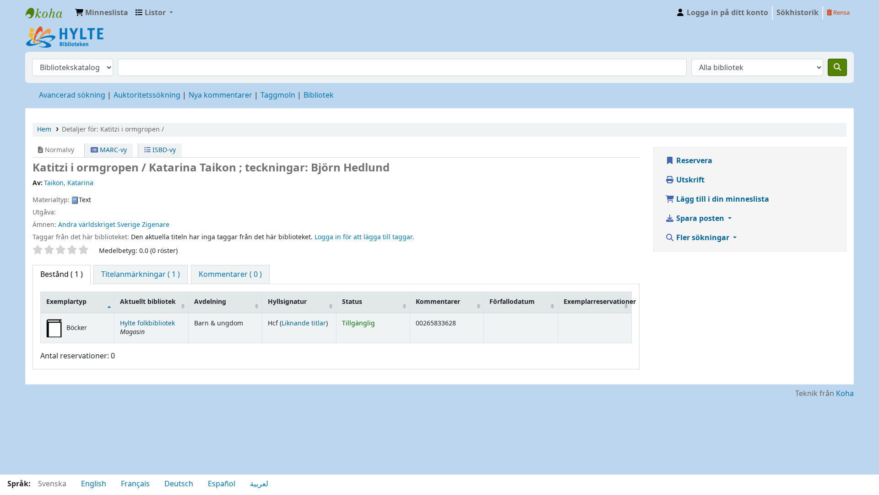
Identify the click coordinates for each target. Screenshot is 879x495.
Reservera (693, 160)
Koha (845, 393)
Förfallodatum (512, 302)
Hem (44, 129)
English (93, 484)
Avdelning (210, 302)
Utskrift (689, 180)
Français (135, 484)
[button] (101, 13)
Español (221, 484)
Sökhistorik (797, 12)
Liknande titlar (304, 323)
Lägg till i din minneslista (721, 199)
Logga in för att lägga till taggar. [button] (364, 237)
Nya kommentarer (220, 95)
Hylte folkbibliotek (147, 323)
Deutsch (178, 484)
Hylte (48, 13)
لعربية (259, 484)
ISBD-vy (163, 150)
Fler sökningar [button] (702, 237)
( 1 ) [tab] (61, 274)
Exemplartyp (66, 302)
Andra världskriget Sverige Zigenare (113, 225)
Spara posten (700, 218)
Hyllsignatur (287, 302)
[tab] (140, 274)
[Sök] (837, 67)
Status (352, 302)
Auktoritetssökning (147, 95)
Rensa (841, 12)
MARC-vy (112, 150)
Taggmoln (277, 95)
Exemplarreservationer (597, 302)
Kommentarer (438, 302)
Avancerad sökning (72, 95)
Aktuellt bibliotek (148, 302)
